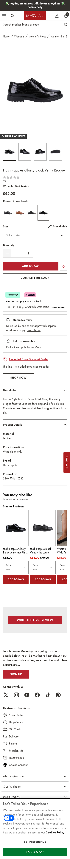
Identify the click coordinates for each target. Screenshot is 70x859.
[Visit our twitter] (6, 695)
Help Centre (16, 722)
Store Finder (16, 715)
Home (6, 36)
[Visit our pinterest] (58, 695)
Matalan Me (16, 750)
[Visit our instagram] (16, 695)
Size (5, 226)
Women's (19, 36)
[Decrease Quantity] (7, 253)
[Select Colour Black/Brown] (32, 213)
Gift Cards (15, 729)
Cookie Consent (18, 765)
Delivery (13, 736)
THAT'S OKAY (35, 852)
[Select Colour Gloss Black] (43, 213)
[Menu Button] (4, 16)
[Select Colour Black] (8, 213)
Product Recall (17, 757)
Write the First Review (16, 186)
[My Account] (57, 16)
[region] (35, 828)
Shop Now (18, 378)
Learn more (58, 307)
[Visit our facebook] (37, 695)
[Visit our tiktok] (48, 695)
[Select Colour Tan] (20, 213)
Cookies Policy (55, 832)
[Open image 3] (40, 152)
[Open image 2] (24, 152)
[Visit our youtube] (27, 695)
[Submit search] (12, 16)
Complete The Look (35, 278)
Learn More (34, 330)
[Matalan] (35, 15)
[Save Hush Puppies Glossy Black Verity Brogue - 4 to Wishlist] (63, 266)
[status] (17, 253)
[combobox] (35, 235)
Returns (13, 743)
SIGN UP (16, 674)
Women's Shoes (37, 36)
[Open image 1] (9, 152)
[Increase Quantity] (28, 253)
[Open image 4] (55, 152)
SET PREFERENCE (35, 842)
